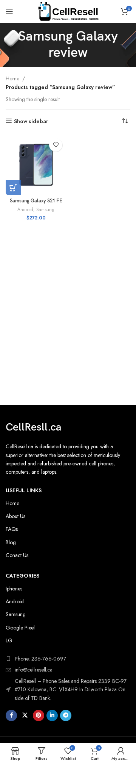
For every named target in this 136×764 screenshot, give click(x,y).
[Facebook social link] (11, 715)
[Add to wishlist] (55, 145)
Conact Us (17, 555)
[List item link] (68, 669)
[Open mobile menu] (9, 11)
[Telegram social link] (65, 715)
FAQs (12, 529)
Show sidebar (31, 121)
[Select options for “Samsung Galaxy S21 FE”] (13, 187)
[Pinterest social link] (38, 715)
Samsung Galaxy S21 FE (36, 201)
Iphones (14, 588)
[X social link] (25, 715)
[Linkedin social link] (52, 715)
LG (9, 640)
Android (25, 210)
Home (12, 78)
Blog (11, 542)
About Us (15, 516)
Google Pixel (20, 627)
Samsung (45, 210)
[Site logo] (68, 10)
